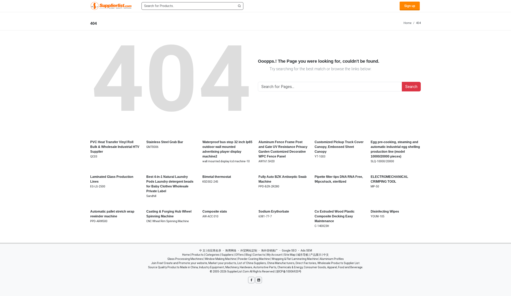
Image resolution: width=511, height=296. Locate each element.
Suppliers (227, 254)
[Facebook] (251, 280)
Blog (248, 254)
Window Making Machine (220, 258)
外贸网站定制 (248, 250)
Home (408, 23)
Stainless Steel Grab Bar (164, 142)
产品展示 (315, 254)
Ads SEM (306, 250)
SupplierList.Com (238, 271)
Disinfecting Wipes (385, 211)
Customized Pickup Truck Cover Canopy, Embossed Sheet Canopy (339, 146)
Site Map (289, 254)
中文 (326, 254)
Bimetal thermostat (216, 176)
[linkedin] (259, 280)
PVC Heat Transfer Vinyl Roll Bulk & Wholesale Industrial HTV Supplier (114, 146)
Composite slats (214, 211)
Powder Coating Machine (254, 258)
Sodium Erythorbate (273, 211)
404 (418, 23)
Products (198, 254)
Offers (239, 254)
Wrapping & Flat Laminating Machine (295, 258)
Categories (212, 254)
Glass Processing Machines (185, 258)
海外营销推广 (269, 250)
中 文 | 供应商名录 (210, 250)
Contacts (259, 254)
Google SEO (289, 250)
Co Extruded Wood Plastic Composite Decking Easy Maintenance (335, 216)
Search (411, 86)
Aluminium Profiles (332, 258)
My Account (274, 254)
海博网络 (230, 250)
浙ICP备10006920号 (288, 271)
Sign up (409, 6)
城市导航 (302, 254)
